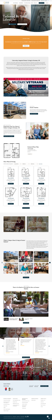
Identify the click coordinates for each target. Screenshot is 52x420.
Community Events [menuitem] (43, 403)
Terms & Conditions (22, 416)
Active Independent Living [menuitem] (16, 400)
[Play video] (26, 304)
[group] (26, 87)
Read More (7, 229)
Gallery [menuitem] (4, 407)
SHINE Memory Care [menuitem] (16, 403)
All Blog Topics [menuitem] (33, 400)
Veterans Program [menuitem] (6, 410)
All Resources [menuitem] (24, 408)
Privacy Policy (18, 416)
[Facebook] (47, 416)
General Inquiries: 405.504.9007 (26, 0)
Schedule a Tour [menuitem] (43, 400)
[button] (5, 87)
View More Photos (26, 277)
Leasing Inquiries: (35, 0)
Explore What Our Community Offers (26, 375)
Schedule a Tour (26, 45)
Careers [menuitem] (42, 406)
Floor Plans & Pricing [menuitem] (6, 404)
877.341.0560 (14, 416)
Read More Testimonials (26, 357)
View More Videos (26, 322)
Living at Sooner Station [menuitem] (7, 400)
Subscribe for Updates (44, 0)
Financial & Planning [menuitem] (25, 402)
